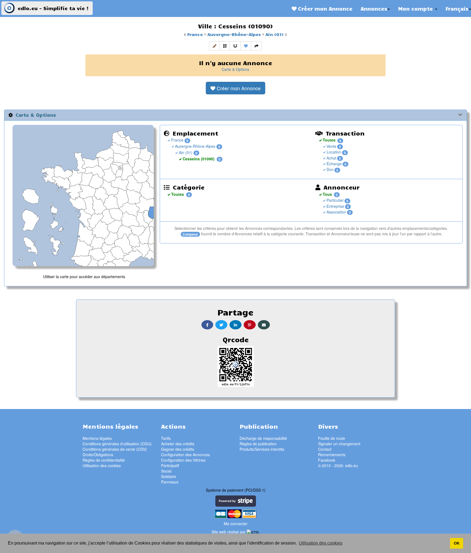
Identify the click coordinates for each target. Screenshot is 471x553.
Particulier (334, 200)
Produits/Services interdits (262, 449)
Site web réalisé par (229, 531)
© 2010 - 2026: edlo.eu (338, 465)
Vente (330, 146)
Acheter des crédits (177, 443)
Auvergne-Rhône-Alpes (233, 34)
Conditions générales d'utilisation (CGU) (117, 443)
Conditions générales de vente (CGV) (115, 449)
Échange (333, 163)
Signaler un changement (339, 443)
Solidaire (168, 476)
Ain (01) (273, 34)
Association (335, 212)
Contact (324, 449)
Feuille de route (331, 438)
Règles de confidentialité (104, 460)
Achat (330, 158)
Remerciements (331, 454)
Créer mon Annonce (324, 8)
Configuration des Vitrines (183, 460)
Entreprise (334, 206)
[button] (214, 45)
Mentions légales (97, 438)
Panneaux (170, 482)
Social (166, 471)
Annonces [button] (374, 8)
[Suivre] (235, 45)
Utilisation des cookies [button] (320, 543)
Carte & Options (235, 69)
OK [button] (457, 543)
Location (333, 152)
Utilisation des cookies (102, 465)
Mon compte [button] (416, 8)
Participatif (170, 465)
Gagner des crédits (177, 449)
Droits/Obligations (98, 454)
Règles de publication (258, 443)
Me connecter (235, 523)
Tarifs (166, 438)
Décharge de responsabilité (263, 438)
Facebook (326, 460)
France (195, 34)
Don (329, 169)
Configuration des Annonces (185, 454)
